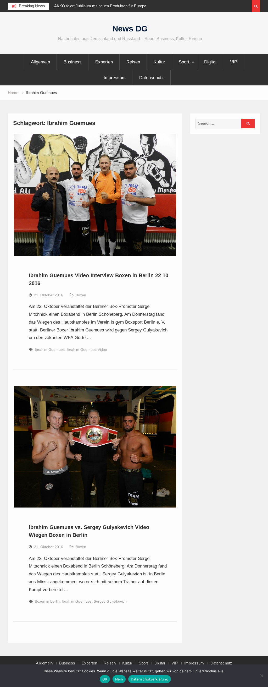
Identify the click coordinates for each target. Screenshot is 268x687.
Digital (210, 61)
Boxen (81, 295)
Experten (104, 61)
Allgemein (40, 61)
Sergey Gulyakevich (110, 601)
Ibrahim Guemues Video (87, 349)
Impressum (115, 77)
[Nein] (261, 675)
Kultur (159, 61)
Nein (119, 679)
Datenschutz (151, 77)
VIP (233, 61)
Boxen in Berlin (47, 601)
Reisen (133, 61)
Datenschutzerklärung (149, 679)
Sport (184, 61)
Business (73, 61)
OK (104, 679)
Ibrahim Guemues (50, 349)
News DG (130, 28)
